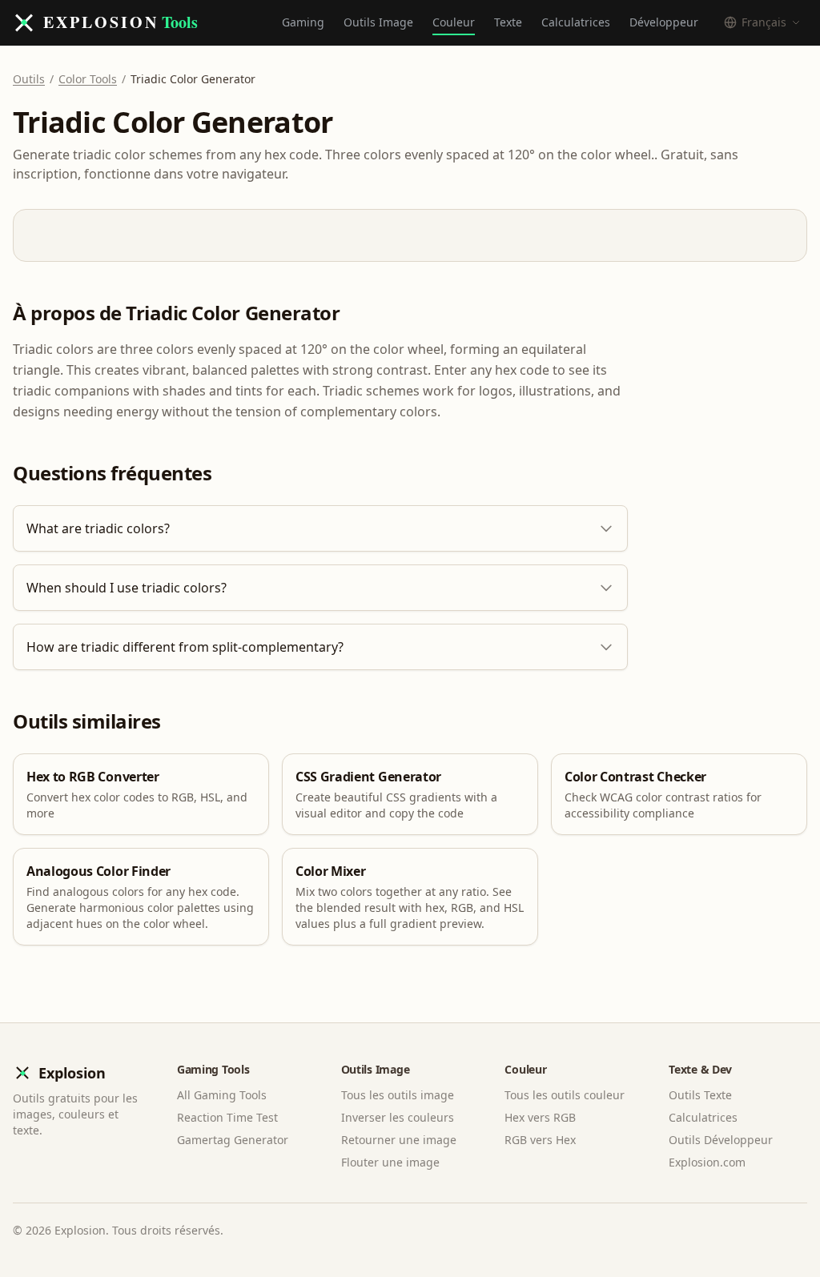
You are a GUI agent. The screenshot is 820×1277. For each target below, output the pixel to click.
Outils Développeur (721, 1139)
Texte (508, 22)
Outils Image (378, 22)
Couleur (453, 22)
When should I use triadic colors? (126, 587)
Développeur (663, 22)
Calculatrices (575, 22)
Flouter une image (390, 1162)
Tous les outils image (397, 1094)
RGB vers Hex (540, 1139)
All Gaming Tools (222, 1094)
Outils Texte (700, 1094)
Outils (29, 78)
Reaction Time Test (227, 1117)
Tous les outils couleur (564, 1094)
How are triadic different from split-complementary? (185, 647)
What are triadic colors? (98, 528)
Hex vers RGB (540, 1117)
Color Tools (87, 78)
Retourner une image (398, 1139)
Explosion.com (707, 1162)
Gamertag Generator (232, 1139)
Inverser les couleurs (397, 1117)
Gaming (303, 22)
